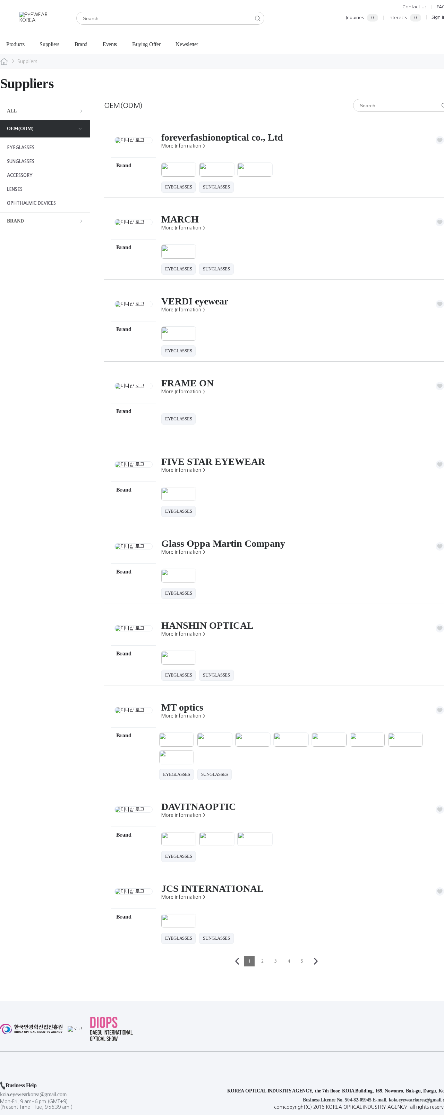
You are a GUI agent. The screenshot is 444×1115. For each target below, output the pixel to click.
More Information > (183, 145)
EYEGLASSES (20, 147)
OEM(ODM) (20, 128)
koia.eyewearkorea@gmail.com (33, 1094)
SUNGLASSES (20, 161)
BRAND (15, 221)
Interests (402, 17)
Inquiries (360, 17)
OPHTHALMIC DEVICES (31, 203)
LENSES (15, 189)
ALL (12, 111)
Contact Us (414, 7)
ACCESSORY (20, 175)
